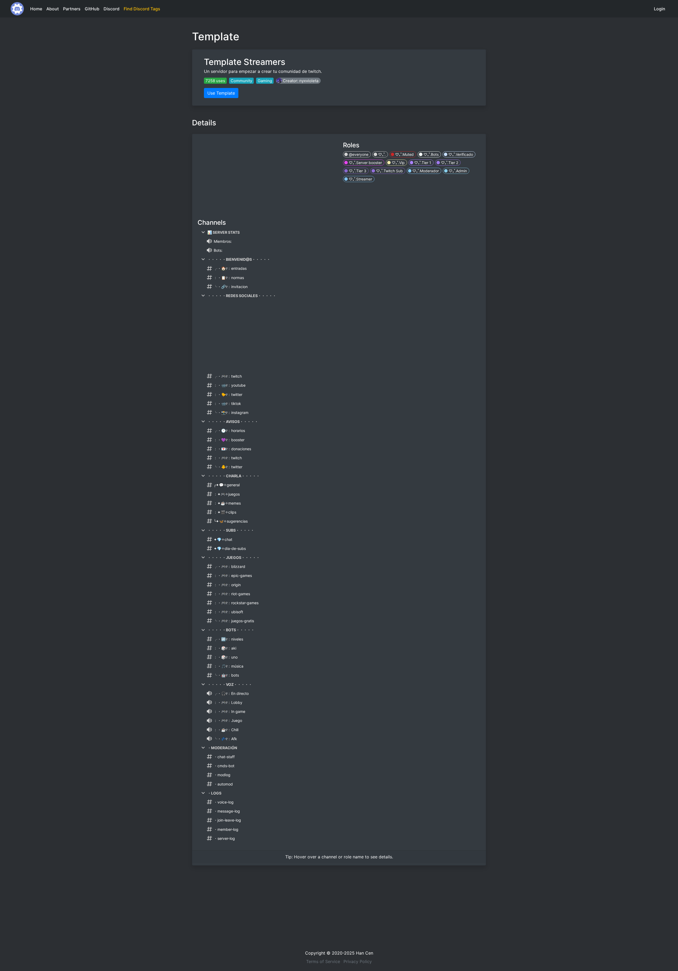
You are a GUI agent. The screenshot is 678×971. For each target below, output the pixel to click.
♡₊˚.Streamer (360, 179)
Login (659, 8)
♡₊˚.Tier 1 (422, 162)
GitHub (92, 8)
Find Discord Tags (142, 8)
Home (36, 8)
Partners (72, 8)
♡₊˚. (381, 154)
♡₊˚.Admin (457, 171)
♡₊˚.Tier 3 (357, 171)
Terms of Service (323, 961)
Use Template (221, 93)
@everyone (358, 154)
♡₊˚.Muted (404, 154)
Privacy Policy (358, 961)
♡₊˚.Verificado (460, 154)
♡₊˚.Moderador (425, 171)
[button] (298, 81)
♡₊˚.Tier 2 (449, 162)
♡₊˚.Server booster (365, 162)
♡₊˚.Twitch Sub (389, 171)
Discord (111, 8)
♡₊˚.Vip (398, 162)
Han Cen (364, 953)
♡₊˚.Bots (430, 154)
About (52, 8)
